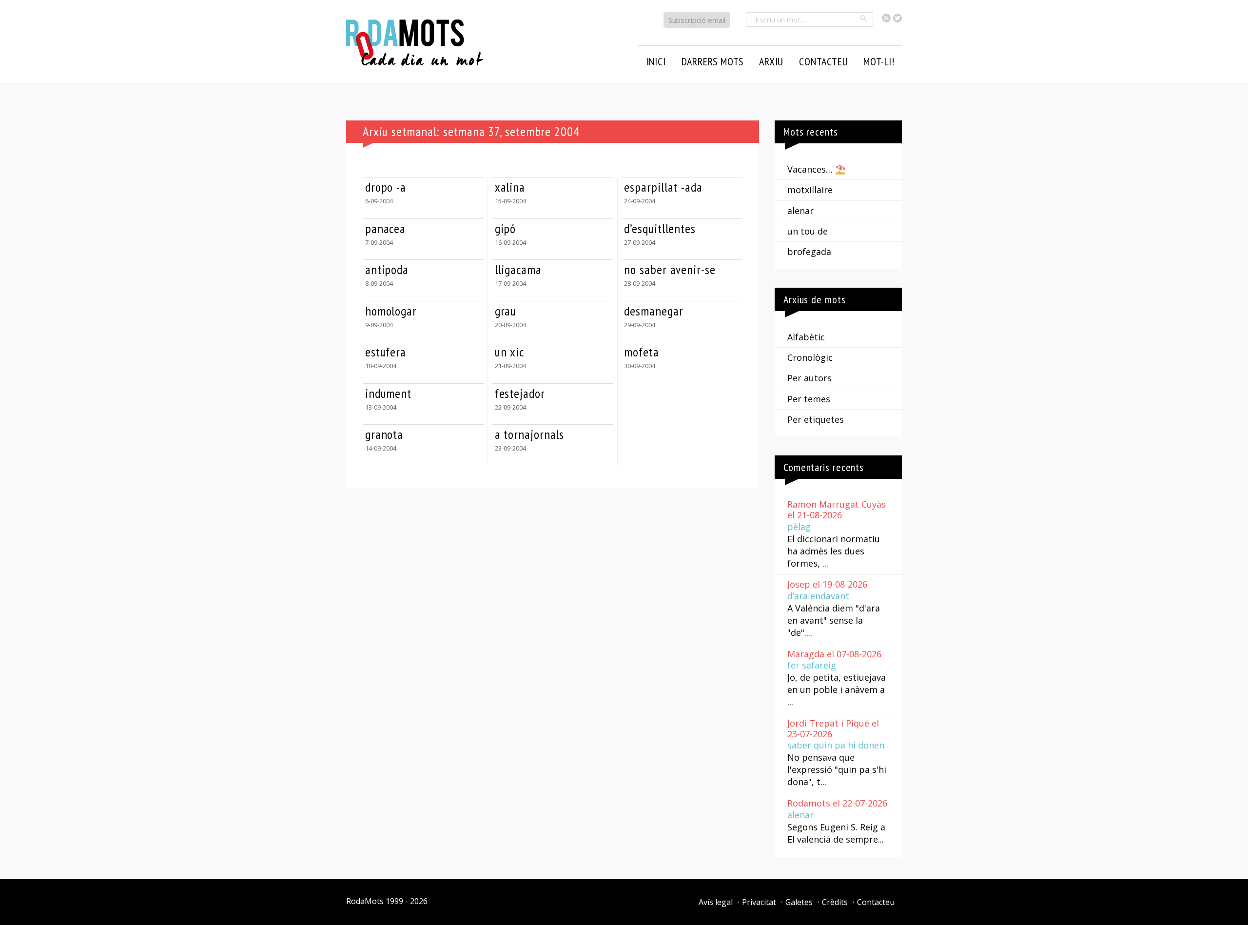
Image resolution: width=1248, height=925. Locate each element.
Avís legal (716, 902)
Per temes (808, 399)
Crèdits (835, 902)
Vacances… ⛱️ (816, 169)
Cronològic (810, 357)
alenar (800, 210)
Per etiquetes (815, 419)
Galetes (799, 902)
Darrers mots (713, 61)
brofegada (809, 251)
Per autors (809, 378)
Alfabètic (806, 337)
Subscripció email (696, 20)
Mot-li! (879, 61)
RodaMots (365, 901)
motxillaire (810, 190)
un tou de (807, 231)
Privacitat (759, 902)
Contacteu (876, 902)
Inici (656, 61)
